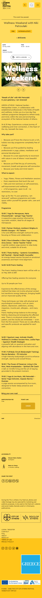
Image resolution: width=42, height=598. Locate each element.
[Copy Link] (17, 480)
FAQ (3, 533)
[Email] (13, 480)
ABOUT (4, 536)
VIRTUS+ (13, 591)
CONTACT (5, 531)
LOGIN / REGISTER (8, 529)
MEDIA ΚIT (5, 538)
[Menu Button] (37, 5)
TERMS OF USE (7, 540)
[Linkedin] (10, 480)
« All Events (21, 37)
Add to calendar (21, 57)
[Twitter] (6, 480)
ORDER (28, 406)
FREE (13, 31)
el (25, 5)
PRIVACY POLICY (8, 542)
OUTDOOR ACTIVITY (24, 31)
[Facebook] (3, 480)
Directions (37, 418)
